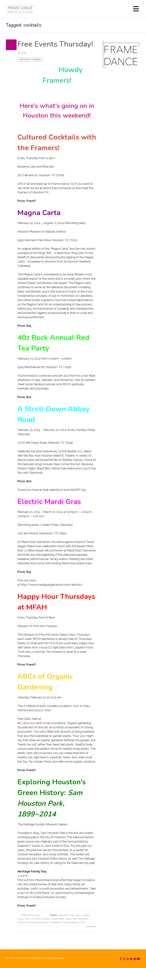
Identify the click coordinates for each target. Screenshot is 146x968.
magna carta (71, 919)
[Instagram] (124, 959)
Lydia (23, 52)
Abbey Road (63, 915)
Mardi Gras (83, 919)
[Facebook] (120, 959)
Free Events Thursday (30, 59)
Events (20, 919)
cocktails (86, 915)
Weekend (75, 922)
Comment (91, 927)
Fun (32, 919)
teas (46, 922)
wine (82, 922)
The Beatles (54, 922)
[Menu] (136, 9)
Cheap (78, 915)
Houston (45, 919)
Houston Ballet (57, 919)
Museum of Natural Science (30, 922)
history (38, 919)
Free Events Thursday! (55, 44)
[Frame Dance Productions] (20, 9)
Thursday (65, 922)
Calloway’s (28, 723)
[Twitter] (131, 959)
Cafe (72, 915)
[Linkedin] (127, 959)
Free (27, 919)
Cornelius (47, 723)
